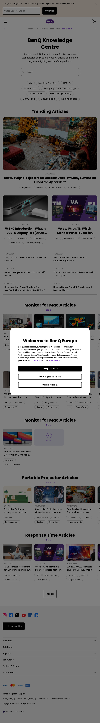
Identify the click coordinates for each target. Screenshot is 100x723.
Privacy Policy (54, 360)
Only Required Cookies (50, 377)
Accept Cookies (50, 368)
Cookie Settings (50, 385)
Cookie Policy (36, 360)
